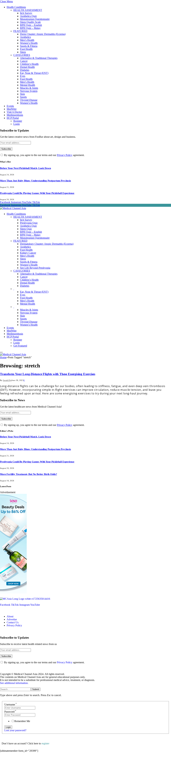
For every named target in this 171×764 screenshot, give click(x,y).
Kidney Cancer (28, 252)
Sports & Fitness (28, 46)
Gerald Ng (7, 380)
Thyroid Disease (28, 100)
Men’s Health (27, 40)
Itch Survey (26, 13)
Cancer (24, 61)
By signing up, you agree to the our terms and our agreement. (43, 155)
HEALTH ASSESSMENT (27, 10)
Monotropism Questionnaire (35, 19)
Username (10, 704)
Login (16, 124)
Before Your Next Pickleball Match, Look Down (25, 168)
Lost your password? (15, 730)
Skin (22, 94)
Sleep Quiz (26, 228)
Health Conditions (16, 7)
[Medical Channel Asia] (13, 208)
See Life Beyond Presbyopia (35, 267)
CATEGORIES (21, 55)
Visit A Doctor (14, 112)
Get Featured (20, 345)
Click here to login (27, 759)
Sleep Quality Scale (30, 22)
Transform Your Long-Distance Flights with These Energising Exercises (47, 374)
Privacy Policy (64, 155)
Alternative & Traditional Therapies (38, 58)
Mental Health (27, 85)
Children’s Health (29, 64)
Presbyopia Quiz (29, 222)
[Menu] (1, 352)
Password (10, 711)
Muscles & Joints (29, 88)
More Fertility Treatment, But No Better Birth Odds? (28, 474)
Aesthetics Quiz (28, 16)
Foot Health (26, 49)
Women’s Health (29, 43)
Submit (35, 689)
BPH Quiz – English (31, 25)
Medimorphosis (15, 115)
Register (17, 121)
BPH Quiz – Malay (30, 28)
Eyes (22, 76)
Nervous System (28, 91)
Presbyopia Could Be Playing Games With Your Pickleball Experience (37, 193)
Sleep (23, 52)
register (45, 743)
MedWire (12, 109)
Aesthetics (25, 37)
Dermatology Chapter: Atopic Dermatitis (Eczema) (46, 243)
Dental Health (27, 67)
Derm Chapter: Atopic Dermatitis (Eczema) (43, 34)
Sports (23, 97)
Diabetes (24, 70)
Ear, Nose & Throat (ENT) (34, 73)
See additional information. (14, 683)
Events (10, 106)
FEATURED (20, 31)
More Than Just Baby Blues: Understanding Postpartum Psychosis (35, 180)
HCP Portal (13, 118)
